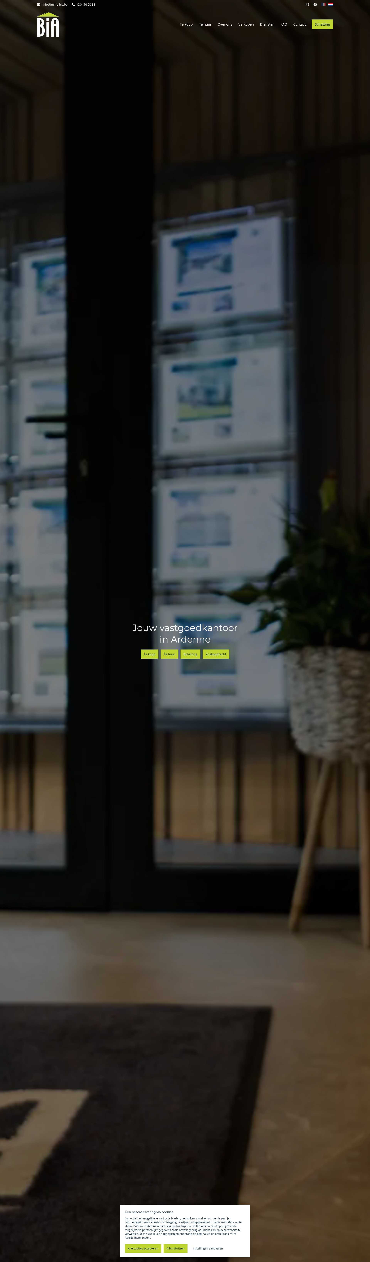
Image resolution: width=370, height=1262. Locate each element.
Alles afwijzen (175, 1248)
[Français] (323, 4)
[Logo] (61, 24)
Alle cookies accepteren (143, 1248)
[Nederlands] (330, 4)
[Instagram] (307, 4)
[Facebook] (315, 4)
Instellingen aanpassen (208, 1248)
